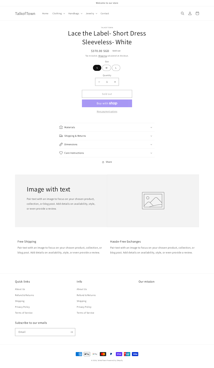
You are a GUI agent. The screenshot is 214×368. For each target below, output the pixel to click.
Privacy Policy (22, 306)
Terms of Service (24, 312)
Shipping (102, 55)
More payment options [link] (107, 111)
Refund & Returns (24, 295)
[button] (58, 13)
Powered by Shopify (115, 360)
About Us (20, 289)
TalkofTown (102, 360)
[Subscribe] (71, 332)
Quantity (107, 75)
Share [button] (109, 161)
